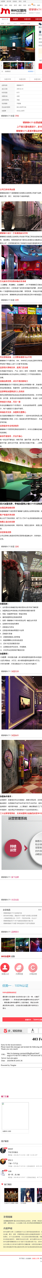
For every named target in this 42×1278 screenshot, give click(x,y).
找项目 (15, 1)
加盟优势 (27, 19)
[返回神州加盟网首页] (13, 11)
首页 (2, 23)
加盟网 (3, 1)
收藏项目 (7, 71)
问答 (24, 1)
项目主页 (5, 19)
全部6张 (31, 71)
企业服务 (28, 1258)
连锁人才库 (35, 1258)
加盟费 (15, 19)
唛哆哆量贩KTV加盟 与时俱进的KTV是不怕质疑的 (19, 923)
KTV (15, 23)
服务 (38, 5)
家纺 (10, 5)
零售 (34, 5)
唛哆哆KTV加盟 (25, 23)
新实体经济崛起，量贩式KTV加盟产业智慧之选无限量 (20, 915)
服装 (6, 5)
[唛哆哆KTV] (3, 63)
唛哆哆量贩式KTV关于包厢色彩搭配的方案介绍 (18, 921)
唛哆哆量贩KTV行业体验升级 (13, 913)
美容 (24, 5)
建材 (20, 5)
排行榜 (9, 1)
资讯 (20, 1)
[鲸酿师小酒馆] (15, 1115)
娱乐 (8, 23)
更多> (40, 910)
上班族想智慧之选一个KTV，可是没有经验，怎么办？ (20, 918)
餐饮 (1, 5)
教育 (29, 5)
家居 (15, 5)
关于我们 (22, 1258)
